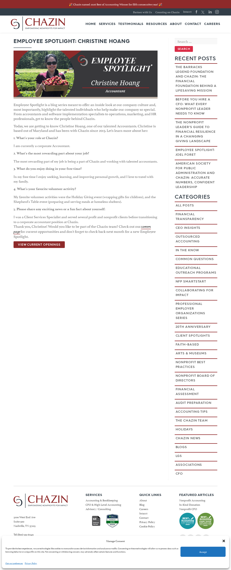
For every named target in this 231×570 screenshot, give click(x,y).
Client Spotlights (193, 336)
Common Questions (195, 259)
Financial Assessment (187, 391)
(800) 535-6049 (26, 534)
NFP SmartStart (191, 281)
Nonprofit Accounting (192, 500)
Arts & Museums (191, 353)
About (176, 24)
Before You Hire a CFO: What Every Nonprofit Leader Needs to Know (193, 106)
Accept (203, 552)
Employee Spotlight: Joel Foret (195, 152)
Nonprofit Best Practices (190, 364)
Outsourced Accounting (188, 239)
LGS (179, 456)
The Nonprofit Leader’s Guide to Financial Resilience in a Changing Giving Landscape (196, 131)
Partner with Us (142, 12)
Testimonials (130, 24)
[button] (224, 541)
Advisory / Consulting (98, 509)
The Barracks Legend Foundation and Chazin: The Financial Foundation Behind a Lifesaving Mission (196, 78)
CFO (179, 474)
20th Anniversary (193, 327)
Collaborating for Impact (194, 292)
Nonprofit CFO (188, 509)
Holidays (184, 429)
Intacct (187, 11)
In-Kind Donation (189, 504)
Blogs (181, 447)
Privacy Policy (31, 563)
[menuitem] (91, 24)
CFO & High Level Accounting (103, 504)
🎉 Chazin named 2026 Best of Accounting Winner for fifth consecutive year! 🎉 (115, 4)
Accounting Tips (192, 412)
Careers (212, 24)
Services (107, 24)
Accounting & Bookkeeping (102, 500)
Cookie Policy (147, 526)
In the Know (187, 250)
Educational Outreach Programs (196, 270)
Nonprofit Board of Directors (195, 378)
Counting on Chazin (167, 12)
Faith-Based (187, 344)
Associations (189, 465)
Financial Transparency (190, 216)
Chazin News (188, 438)
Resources (156, 24)
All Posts (185, 205)
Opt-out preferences (14, 563)
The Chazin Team (192, 420)
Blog (142, 504)
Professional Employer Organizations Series (190, 311)
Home (91, 24)
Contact (193, 24)
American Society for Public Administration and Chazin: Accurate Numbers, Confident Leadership (195, 175)
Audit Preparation (194, 403)
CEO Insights (188, 228)
